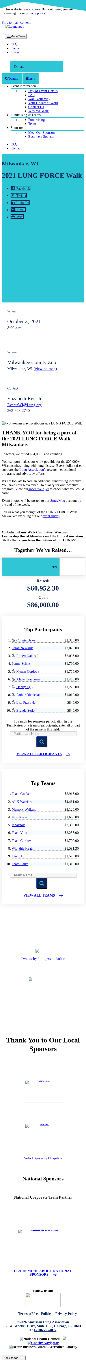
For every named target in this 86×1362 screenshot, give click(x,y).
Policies (46, 1314)
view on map (45, 368)
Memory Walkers (24, 809)
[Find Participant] (41, 741)
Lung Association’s (32, 469)
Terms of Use (28, 1314)
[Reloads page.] (41, 883)
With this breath (23, 848)
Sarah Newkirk (22, 648)
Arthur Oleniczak (28, 695)
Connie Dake (25, 640)
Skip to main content (16, 22)
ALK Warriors (22, 802)
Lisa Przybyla (26, 702)
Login (15, 52)
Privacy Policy (66, 1314)
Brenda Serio (25, 710)
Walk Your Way (39, 99)
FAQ (14, 44)
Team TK (18, 856)
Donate (19, 66)
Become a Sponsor (41, 136)
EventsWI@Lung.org (24, 405)
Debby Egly (24, 687)
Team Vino (19, 833)
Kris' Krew (19, 817)
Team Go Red (21, 794)
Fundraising (36, 120)
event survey (51, 516)
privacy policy (35, 13)
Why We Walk (38, 111)
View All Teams (39, 895)
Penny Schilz (21, 663)
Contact (16, 48)
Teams (32, 124)
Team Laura (20, 864)
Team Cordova (22, 841)
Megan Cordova (27, 671)
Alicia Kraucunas (28, 679)
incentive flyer (38, 489)
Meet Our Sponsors (41, 132)
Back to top (11, 1358)
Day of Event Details (43, 91)
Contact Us (36, 107)
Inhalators (18, 825)
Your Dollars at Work (43, 103)
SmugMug (57, 500)
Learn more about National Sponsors (43, 1272)
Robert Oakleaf (27, 656)
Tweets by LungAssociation (43, 958)
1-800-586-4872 (45, 1330)
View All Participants (39, 754)
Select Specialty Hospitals (43, 1158)
